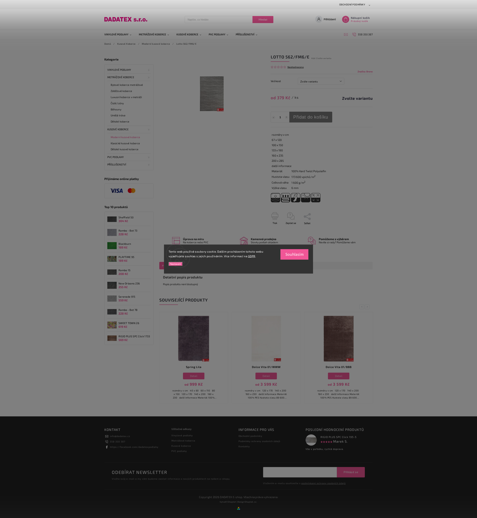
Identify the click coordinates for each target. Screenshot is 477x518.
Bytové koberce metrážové (127, 84)
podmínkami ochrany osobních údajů (323, 483)
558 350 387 (117, 441)
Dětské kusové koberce (124, 149)
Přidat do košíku (310, 116)
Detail (193, 375)
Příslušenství (116, 164)
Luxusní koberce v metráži (126, 97)
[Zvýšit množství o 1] (286, 117)
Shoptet (232, 502)
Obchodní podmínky (352, 4)
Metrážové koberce (120, 77)
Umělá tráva (118, 115)
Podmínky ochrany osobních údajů (259, 441)
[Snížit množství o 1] (273, 117)
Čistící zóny (117, 103)
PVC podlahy (115, 157)
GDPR (251, 256)
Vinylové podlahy (119, 69)
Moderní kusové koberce (125, 137)
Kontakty (244, 446)
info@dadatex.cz (120, 436)
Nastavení (175, 263)
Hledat (263, 19)
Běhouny (116, 109)
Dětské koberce (120, 121)
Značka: (365, 71)
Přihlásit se (351, 472)
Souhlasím (294, 254)
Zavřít (361, 229)
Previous (362, 306)
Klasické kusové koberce (125, 143)
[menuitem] (119, 34)
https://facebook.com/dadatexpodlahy (134, 446)
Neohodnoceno (296, 67)
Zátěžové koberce (121, 91)
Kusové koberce (181, 445)
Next (367, 306)
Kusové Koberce (118, 129)
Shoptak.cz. (251, 502)
